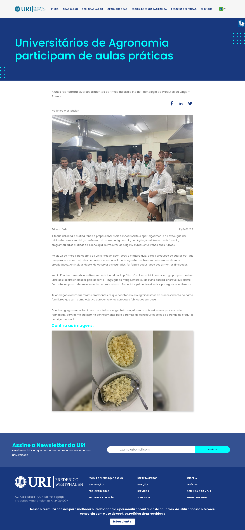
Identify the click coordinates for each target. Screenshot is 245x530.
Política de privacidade (147, 514)
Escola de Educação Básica (149, 9)
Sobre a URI (144, 497)
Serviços (206, 9)
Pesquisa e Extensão (184, 9)
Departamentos (147, 478)
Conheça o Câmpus (199, 491)
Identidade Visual (198, 497)
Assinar (212, 449)
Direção (142, 484)
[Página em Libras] (241, 23)
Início (54, 9)
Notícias (192, 484)
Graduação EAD (117, 9)
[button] (224, 9)
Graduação (70, 9)
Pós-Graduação (92, 9)
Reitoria (192, 478)
